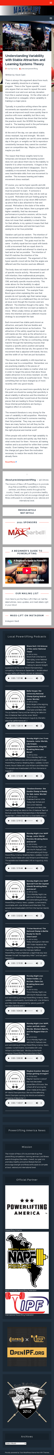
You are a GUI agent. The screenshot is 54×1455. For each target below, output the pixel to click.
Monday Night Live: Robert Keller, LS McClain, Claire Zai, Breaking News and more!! (35, 981)
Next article (27, 513)
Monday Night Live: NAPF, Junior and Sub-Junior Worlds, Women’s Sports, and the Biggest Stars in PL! (38, 1028)
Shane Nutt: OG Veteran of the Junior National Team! (37, 649)
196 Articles (44, 480)
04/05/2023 (12, 69)
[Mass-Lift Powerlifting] (27, 14)
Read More (10, 462)
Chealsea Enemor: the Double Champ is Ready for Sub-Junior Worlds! (37, 791)
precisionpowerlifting (29, 69)
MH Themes (44, 1452)
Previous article (27, 510)
